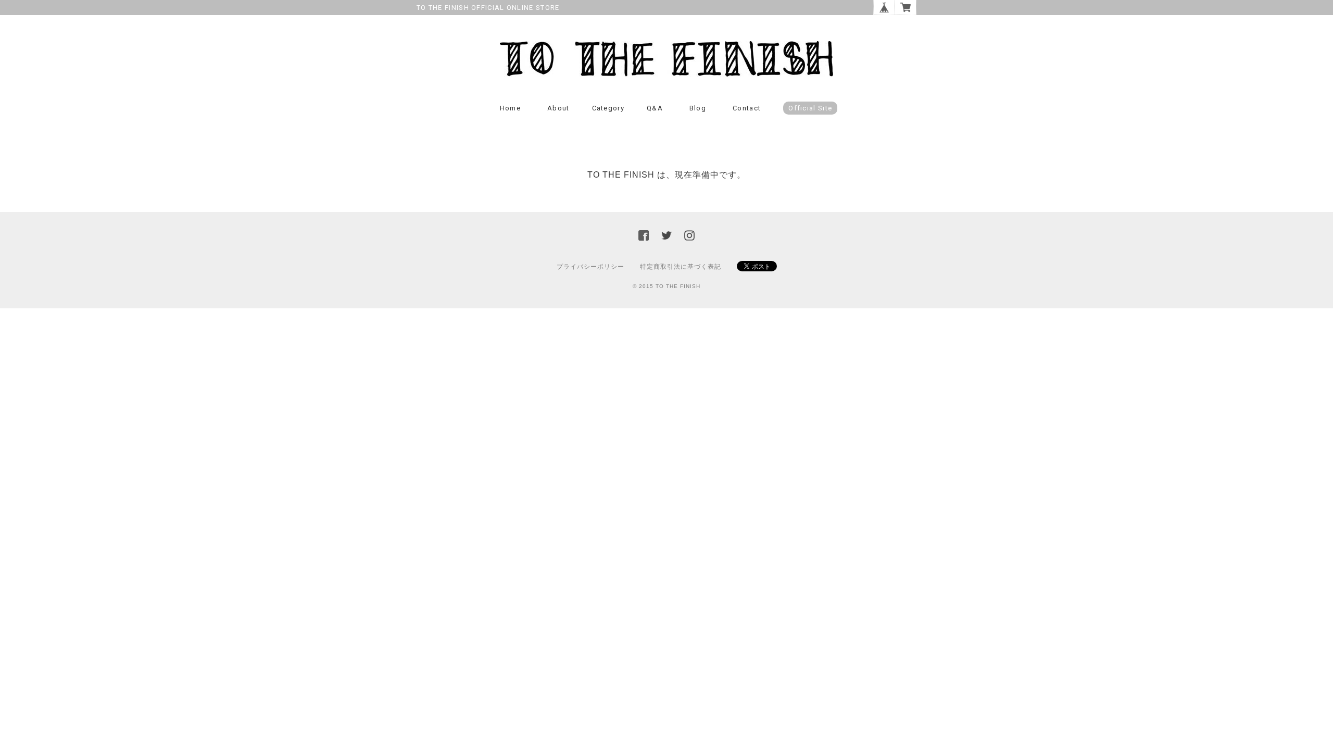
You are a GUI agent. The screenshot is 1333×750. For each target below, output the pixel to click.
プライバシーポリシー (590, 266)
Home (510, 108)
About (558, 108)
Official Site (810, 108)
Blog (697, 108)
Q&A (655, 108)
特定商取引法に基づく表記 (680, 266)
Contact (747, 108)
